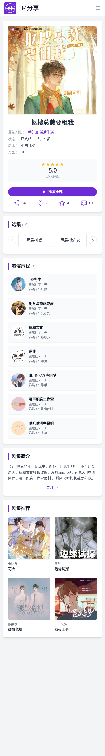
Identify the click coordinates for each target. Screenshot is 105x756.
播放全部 (55, 191)
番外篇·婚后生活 (41, 132)
